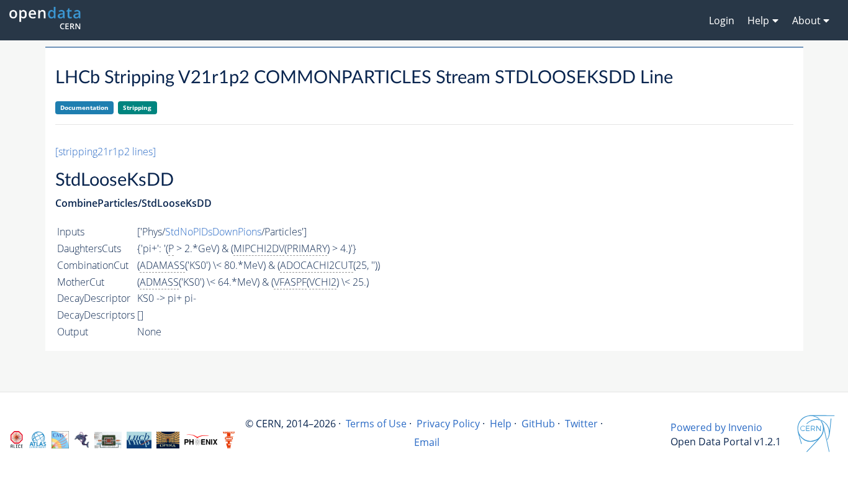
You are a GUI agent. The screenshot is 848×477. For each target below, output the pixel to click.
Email (427, 442)
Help (501, 423)
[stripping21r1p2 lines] (105, 151)
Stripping (137, 107)
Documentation (84, 107)
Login (721, 20)
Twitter (581, 423)
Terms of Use (376, 423)
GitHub (538, 423)
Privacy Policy (448, 423)
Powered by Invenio (716, 427)
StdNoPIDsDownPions (213, 231)
